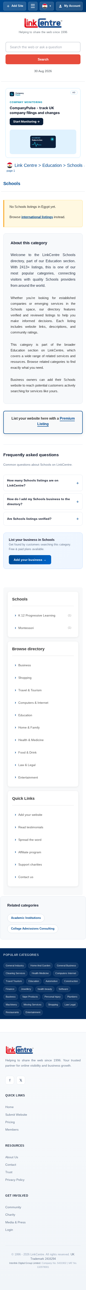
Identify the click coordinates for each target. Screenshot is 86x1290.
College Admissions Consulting (32, 928)
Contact (10, 1164)
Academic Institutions (26, 917)
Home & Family (29, 727)
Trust (8, 1172)
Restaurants (12, 1012)
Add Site (17, 5)
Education (52, 165)
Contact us (25, 877)
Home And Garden (40, 965)
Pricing (10, 1122)
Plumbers (72, 996)
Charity (10, 1214)
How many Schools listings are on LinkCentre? (32, 483)
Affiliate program (29, 852)
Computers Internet (65, 973)
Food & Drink (27, 752)
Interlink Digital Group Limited (24, 1263)
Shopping (25, 677)
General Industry (15, 965)
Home (9, 1107)
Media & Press (15, 1222)
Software (63, 989)
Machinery (11, 1004)
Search (43, 59)
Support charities (30, 864)
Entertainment (28, 777)
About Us (11, 1157)
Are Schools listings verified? (29, 518)
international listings (37, 217)
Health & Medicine (31, 740)
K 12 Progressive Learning (44, 615)
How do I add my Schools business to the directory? (38, 501)
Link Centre (26, 165)
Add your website (30, 814)
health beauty (45, 989)
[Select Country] (11, 165)
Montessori (44, 628)
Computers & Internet (33, 702)
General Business (66, 965)
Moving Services (32, 1004)
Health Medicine (40, 973)
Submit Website (16, 1114)
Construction (71, 981)
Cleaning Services (15, 973)
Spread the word (29, 839)
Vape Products (30, 996)
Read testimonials (30, 827)
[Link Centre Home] (43, 23)
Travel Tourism (14, 981)
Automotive (52, 981)
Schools (74, 165)
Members (12, 1129)
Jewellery (26, 989)
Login (9, 1229)
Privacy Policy (14, 1179)
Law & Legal (27, 765)
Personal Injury (53, 996)
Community (13, 1207)
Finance (10, 989)
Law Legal (70, 1004)
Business (24, 665)
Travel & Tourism (30, 690)
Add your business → (30, 559)
